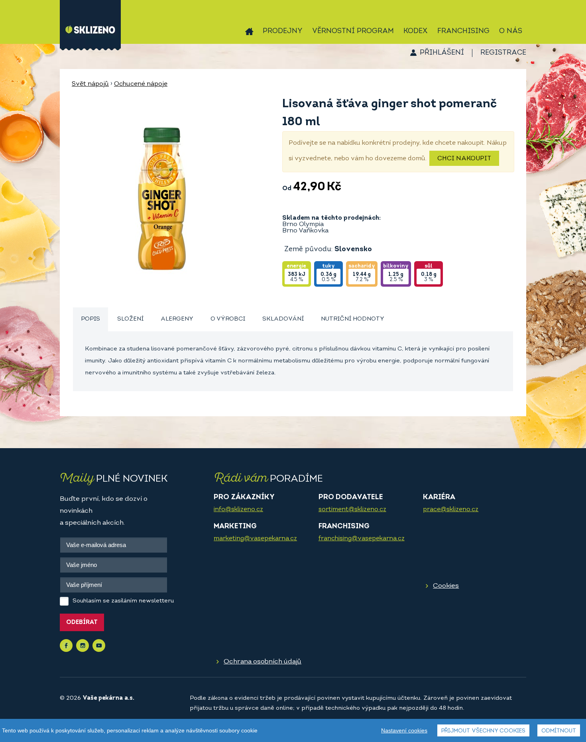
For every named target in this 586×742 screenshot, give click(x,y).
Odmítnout (558, 731)
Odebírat (82, 623)
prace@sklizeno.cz (450, 509)
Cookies (446, 586)
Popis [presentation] (90, 319)
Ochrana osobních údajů (262, 661)
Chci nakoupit (464, 158)
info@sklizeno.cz (238, 509)
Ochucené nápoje (140, 84)
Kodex (415, 31)
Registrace (503, 53)
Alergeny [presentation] (177, 319)
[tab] (90, 319)
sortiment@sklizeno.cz (352, 509)
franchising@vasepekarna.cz (362, 538)
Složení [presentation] (130, 319)
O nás (510, 31)
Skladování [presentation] (283, 319)
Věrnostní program (353, 31)
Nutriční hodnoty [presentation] (352, 319)
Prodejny (283, 31)
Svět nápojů (90, 84)
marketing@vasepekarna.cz (255, 538)
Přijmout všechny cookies (483, 731)
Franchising (463, 31)
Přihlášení (442, 53)
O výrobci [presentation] (227, 319)
